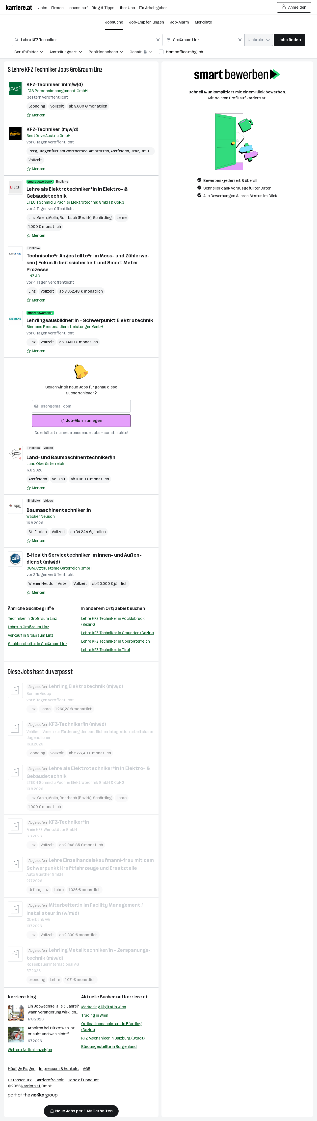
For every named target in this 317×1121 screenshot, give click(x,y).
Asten (63, 583)
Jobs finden (289, 39)
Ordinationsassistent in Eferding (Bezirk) (111, 1026)
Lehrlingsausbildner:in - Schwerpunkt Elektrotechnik (89, 320)
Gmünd (147, 151)
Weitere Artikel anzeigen (30, 1049)
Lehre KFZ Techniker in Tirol (105, 649)
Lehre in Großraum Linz (28, 627)
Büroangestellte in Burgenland (109, 1046)
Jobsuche (114, 22)
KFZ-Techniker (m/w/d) (52, 129)
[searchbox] (81, 406)
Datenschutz (20, 1080)
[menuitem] (32, 52)
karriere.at (136, 997)
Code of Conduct (83, 1080)
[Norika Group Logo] (32, 1096)
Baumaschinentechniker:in (58, 510)
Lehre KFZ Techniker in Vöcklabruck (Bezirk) (113, 621)
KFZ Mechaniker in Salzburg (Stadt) (113, 1038)
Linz (32, 217)
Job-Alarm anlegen (84, 420)
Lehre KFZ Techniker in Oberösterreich (115, 641)
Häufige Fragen (21, 1068)
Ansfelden (120, 151)
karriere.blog (22, 997)
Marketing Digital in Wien (103, 1007)
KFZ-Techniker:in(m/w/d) (54, 84)
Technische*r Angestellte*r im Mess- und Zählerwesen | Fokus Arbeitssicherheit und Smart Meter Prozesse (88, 263)
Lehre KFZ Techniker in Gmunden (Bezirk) (117, 632)
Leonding (36, 106)
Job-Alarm (179, 22)
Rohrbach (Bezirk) (76, 217)
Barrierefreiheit (49, 1080)
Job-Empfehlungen (146, 22)
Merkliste (203, 22)
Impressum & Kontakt (59, 1068)
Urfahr (35, 889)
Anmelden (297, 7)
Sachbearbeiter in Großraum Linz (37, 643)
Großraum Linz (86, 69)
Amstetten (99, 151)
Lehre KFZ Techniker (34, 69)
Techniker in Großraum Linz (32, 618)
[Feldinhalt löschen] (158, 40)
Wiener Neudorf (43, 583)
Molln (53, 217)
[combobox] (87, 40)
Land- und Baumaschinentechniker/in (70, 457)
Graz (135, 151)
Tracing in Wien (94, 1015)
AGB (86, 1068)
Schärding (102, 217)
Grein (42, 217)
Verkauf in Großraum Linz (30, 635)
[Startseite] (22, 7)
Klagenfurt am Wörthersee (64, 151)
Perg (33, 151)
